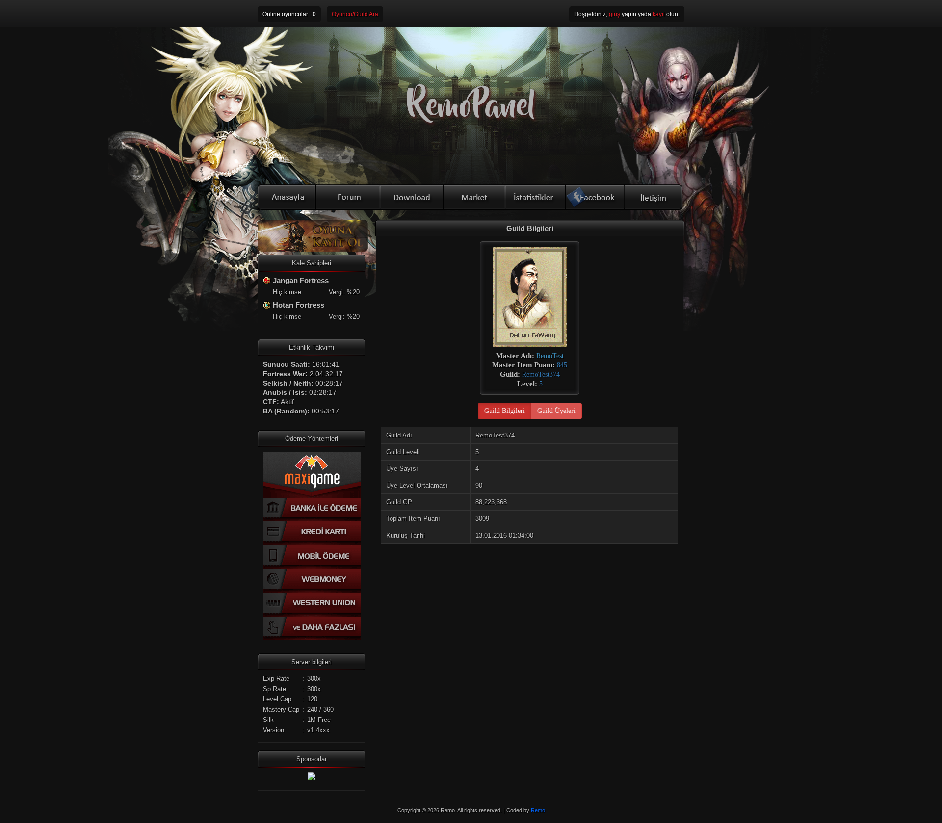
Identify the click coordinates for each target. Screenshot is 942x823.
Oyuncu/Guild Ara (355, 14)
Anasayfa (287, 197)
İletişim (653, 197)
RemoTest (550, 356)
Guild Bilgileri (504, 410)
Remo (538, 810)
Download (412, 197)
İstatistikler (536, 197)
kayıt (659, 14)
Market (475, 197)
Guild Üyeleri (556, 410)
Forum (348, 197)
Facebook (595, 197)
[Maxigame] (311, 778)
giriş (614, 14)
